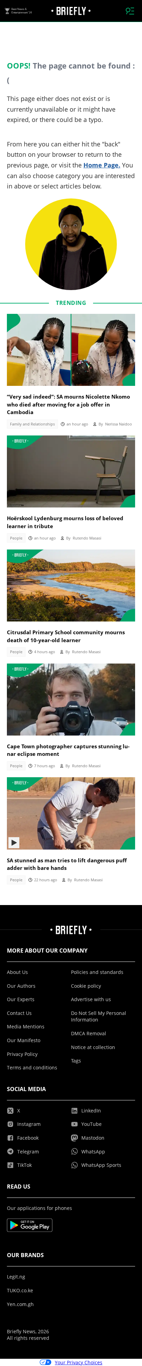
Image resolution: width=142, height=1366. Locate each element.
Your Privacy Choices (78, 1362)
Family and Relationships (32, 424)
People (16, 538)
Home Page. (101, 165)
